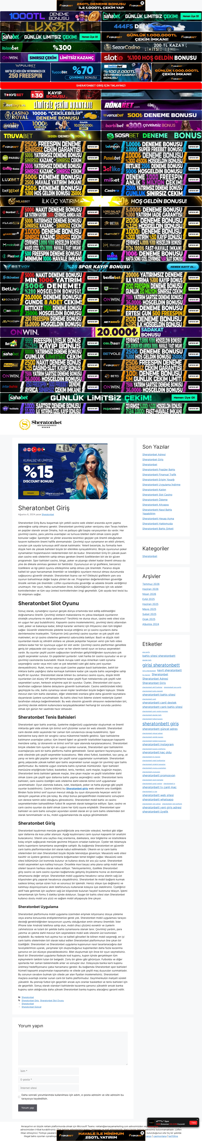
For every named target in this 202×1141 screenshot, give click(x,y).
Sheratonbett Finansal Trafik (159, 474)
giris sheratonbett (149, 671)
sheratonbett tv (169, 784)
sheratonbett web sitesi (158, 795)
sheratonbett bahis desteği (152, 691)
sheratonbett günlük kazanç (152, 737)
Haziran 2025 (150, 604)
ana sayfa (146, 652)
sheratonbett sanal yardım (152, 784)
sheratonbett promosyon (158, 775)
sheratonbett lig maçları (151, 757)
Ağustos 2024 (150, 624)
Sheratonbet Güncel (31, 1007)
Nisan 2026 (149, 594)
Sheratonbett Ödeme (155, 499)
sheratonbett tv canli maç (159, 787)
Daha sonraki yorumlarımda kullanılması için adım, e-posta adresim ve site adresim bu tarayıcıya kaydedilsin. (72, 1096)
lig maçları (146, 675)
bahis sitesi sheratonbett (158, 656)
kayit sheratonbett (169, 670)
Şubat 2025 (149, 614)
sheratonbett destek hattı (151, 715)
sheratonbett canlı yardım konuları (155, 711)
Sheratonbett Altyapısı (155, 504)
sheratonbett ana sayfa (172, 687)
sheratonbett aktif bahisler (152, 687)
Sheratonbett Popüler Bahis (158, 469)
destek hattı (146, 660)
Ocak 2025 (148, 619)
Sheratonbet (28, 997)
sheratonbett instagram (158, 744)
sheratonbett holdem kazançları (154, 741)
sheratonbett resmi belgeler (152, 780)
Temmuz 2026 (151, 584)
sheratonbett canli (149, 699)
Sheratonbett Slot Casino (157, 494)
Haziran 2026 (150, 589)
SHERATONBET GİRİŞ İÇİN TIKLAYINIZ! (101, 85)
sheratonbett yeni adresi (151, 804)
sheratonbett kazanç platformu (153, 749)
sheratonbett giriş (160, 723)
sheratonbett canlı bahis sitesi (162, 707)
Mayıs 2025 (149, 609)
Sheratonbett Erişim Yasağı (158, 479)
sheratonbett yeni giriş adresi (161, 807)
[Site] (50, 146)
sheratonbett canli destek (159, 702)
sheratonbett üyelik (155, 811)
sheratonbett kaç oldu (157, 752)
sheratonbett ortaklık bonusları (153, 764)
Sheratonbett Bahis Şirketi (157, 528)
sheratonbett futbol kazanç (152, 719)
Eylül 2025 (148, 599)
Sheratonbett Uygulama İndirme (161, 484)
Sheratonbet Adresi (154, 454)
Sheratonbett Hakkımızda (157, 523)
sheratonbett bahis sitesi (158, 694)
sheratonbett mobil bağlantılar (153, 761)
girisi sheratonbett (161, 665)
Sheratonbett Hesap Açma (158, 518)
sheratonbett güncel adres (160, 729)
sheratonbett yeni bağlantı (172, 804)
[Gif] (101, 201)
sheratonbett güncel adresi (152, 733)
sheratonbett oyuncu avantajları (154, 768)
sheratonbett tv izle (149, 792)
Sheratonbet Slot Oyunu (52, 1000)
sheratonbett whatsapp (157, 799)
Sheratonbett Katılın (154, 489)
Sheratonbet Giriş (30, 1000)
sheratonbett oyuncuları (151, 772)
